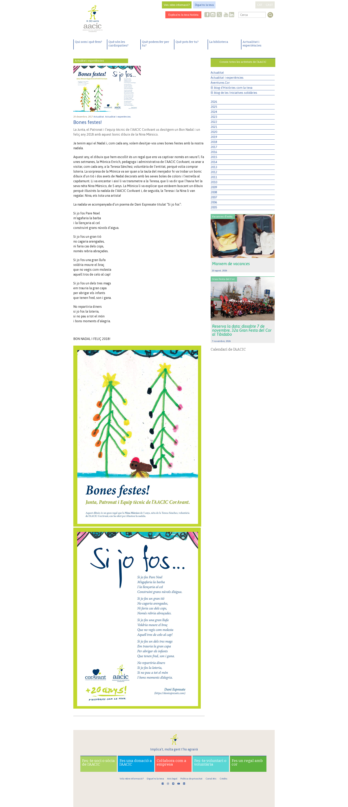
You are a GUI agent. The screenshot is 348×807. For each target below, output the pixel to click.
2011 (214, 177)
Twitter (219, 15)
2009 (214, 187)
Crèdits (223, 778)
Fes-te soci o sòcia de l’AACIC (98, 762)
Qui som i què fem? (88, 42)
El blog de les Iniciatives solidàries (234, 92)
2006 (214, 202)
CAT (259, 4)
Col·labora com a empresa (171, 762)
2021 (214, 127)
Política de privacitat (191, 778)
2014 (214, 162)
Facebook (207, 15)
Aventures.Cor (220, 82)
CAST (269, 4)
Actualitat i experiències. (118, 116)
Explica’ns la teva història (183, 14)
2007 (214, 197)
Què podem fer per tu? (155, 43)
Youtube (226, 15)
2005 (214, 207)
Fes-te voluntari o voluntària (210, 762)
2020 (214, 132)
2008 (214, 192)
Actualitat (217, 72)
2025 (214, 106)
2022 (214, 122)
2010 (214, 182)
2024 (214, 111)
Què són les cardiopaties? (118, 43)
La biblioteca (218, 42)
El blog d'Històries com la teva (231, 87)
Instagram (213, 15)
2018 (214, 142)
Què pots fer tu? (187, 42)
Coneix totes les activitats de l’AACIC (243, 62)
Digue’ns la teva (204, 4)
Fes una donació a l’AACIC (135, 762)
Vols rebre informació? (177, 4)
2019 (214, 137)
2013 (214, 167)
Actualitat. (99, 116)
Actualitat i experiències (252, 43)
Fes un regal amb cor (247, 762)
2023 (214, 116)
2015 (214, 157)
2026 (214, 101)
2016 (214, 152)
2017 (214, 147)
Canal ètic (211, 778)
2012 (214, 172)
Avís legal (172, 778)
